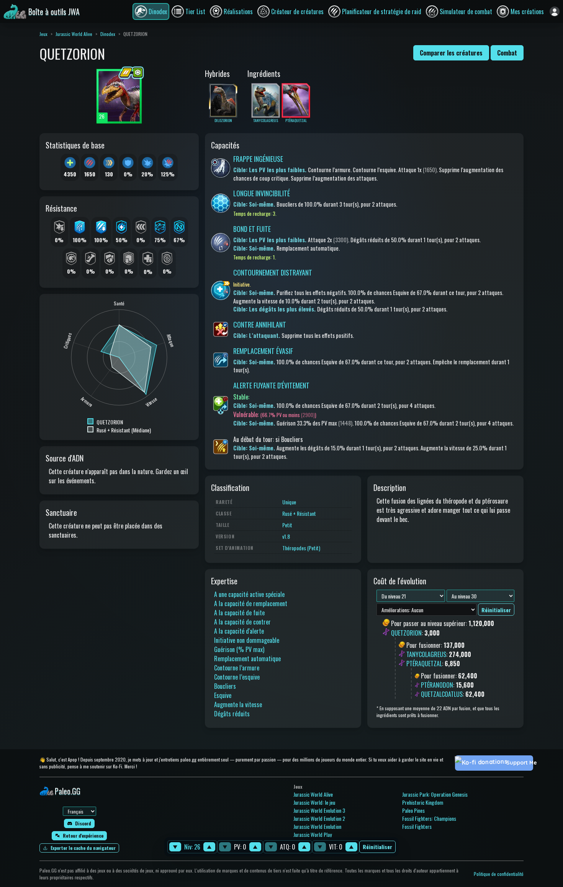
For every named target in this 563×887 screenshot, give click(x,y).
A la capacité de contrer (242, 621)
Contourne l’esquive (237, 677)
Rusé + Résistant (299, 513)
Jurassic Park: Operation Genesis (435, 794)
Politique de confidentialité (499, 874)
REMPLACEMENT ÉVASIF (263, 351)
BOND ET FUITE (252, 229)
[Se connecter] (554, 11)
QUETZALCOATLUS (442, 694)
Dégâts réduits (232, 713)
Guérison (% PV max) (239, 649)
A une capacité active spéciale (249, 594)
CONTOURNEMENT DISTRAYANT (272, 272)
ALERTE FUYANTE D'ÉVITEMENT (271, 385)
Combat (507, 52)
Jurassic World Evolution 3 (319, 810)
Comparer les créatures (451, 52)
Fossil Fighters (417, 826)
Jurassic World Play (312, 834)
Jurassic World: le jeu (314, 802)
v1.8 (286, 536)
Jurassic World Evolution (317, 826)
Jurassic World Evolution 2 (319, 818)
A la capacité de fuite (239, 612)
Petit (287, 525)
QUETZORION (406, 633)
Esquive (222, 695)
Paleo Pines (413, 810)
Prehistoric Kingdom (422, 802)
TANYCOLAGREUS (426, 654)
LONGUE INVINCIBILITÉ (261, 193)
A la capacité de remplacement (250, 603)
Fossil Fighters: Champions (429, 818)
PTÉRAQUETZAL (424, 663)
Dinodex (107, 34)
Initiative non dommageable (246, 640)
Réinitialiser (377, 847)
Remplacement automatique (247, 658)
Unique (289, 502)
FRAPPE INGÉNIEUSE (258, 159)
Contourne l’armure (236, 667)
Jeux (43, 34)
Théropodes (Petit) (301, 548)
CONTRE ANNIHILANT (259, 324)
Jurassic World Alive (74, 34)
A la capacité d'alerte (239, 631)
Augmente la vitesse (238, 704)
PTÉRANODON (437, 685)
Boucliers (225, 686)
